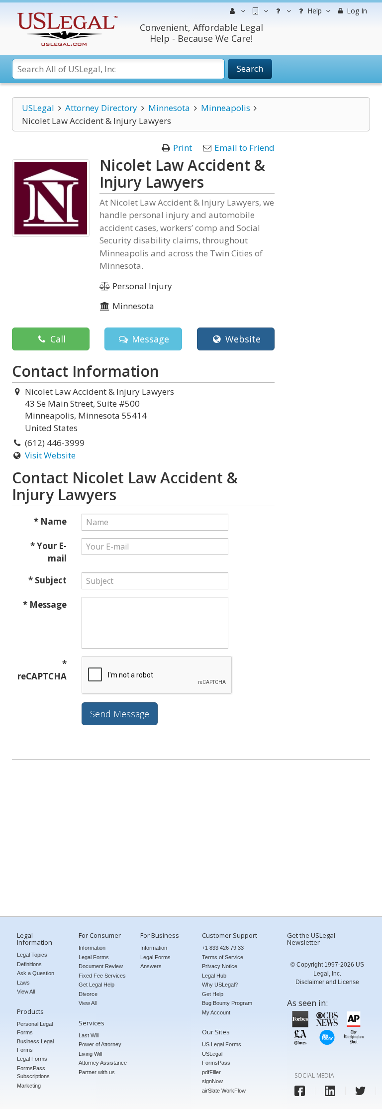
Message (149, 339)
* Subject (47, 580)
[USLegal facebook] (299, 1091)
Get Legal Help (96, 985)
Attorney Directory (101, 107)
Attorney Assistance (103, 1063)
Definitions (29, 964)
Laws (23, 983)
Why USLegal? (220, 985)
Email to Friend (244, 147)
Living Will (90, 1054)
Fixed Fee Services (102, 976)
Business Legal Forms (35, 1045)
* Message (45, 604)
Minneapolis (225, 107)
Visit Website (50, 455)
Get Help (212, 994)
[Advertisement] (191, 839)
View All (26, 992)
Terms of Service (222, 957)
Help (313, 10)
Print (182, 147)
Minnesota (169, 107)
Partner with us (97, 1072)
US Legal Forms (221, 1044)
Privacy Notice (219, 966)
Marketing (29, 1086)
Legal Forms (32, 1059)
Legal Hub (214, 976)
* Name (50, 521)
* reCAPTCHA (42, 670)
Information (92, 948)
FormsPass (216, 1063)
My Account (216, 1012)
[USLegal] (66, 13)
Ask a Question (35, 973)
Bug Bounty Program (227, 1003)
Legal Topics (32, 955)
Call (57, 339)
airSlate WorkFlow (224, 1091)
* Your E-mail (48, 552)
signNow (212, 1081)
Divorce (88, 994)
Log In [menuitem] (356, 10)
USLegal (38, 107)
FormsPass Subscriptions (33, 1072)
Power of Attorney (100, 1044)
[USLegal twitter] (360, 1091)
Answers (151, 966)
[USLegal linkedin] (330, 1091)
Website (242, 339)
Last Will (88, 1035)
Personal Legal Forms (35, 1028)
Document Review (101, 966)
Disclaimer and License (327, 982)
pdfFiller (211, 1072)
